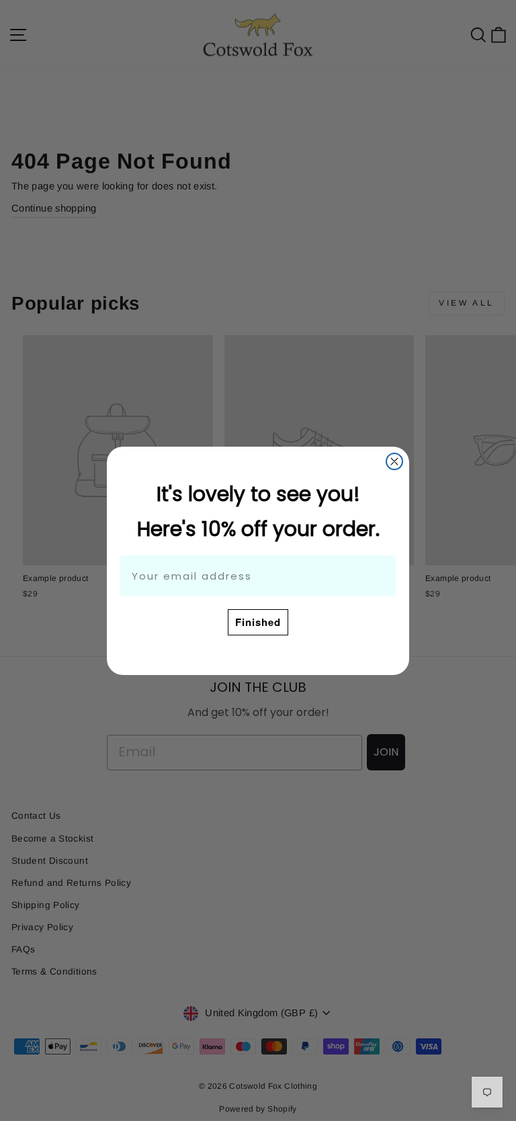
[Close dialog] (394, 461)
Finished (258, 622)
